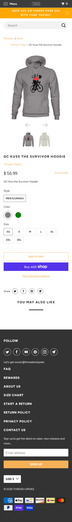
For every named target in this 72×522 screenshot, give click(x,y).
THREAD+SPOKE (23, 489)
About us (12, 386)
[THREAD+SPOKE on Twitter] (8, 352)
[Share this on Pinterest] (31, 291)
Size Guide (61, 173)
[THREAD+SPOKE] (36, 4)
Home (14, 44)
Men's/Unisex (15, 198)
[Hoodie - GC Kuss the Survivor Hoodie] (36, 87)
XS (8, 231)
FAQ (7, 369)
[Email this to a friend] (39, 291)
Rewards (12, 378)
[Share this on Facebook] (23, 291)
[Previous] (27, 124)
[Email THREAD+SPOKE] (54, 352)
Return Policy (17, 412)
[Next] (45, 124)
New (23, 44)
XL (52, 231)
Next (20, 38)
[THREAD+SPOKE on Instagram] (45, 352)
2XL (8, 239)
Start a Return (18, 404)
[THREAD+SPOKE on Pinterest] (36, 352)
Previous (9, 38)
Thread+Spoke (13, 164)
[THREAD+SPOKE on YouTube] (26, 352)
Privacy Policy (18, 421)
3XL (19, 239)
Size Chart (14, 395)
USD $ (10, 479)
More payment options (36, 276)
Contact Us (15, 430)
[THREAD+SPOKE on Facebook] (17, 352)
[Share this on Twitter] (14, 291)
